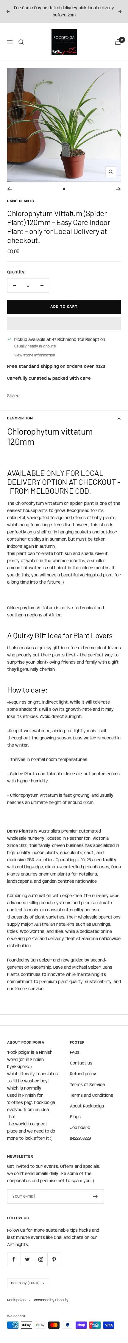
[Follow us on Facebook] (14, 1259)
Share (13, 396)
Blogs (75, 1117)
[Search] (21, 42)
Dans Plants (20, 201)
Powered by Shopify (51, 1300)
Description (20, 418)
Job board (80, 1128)
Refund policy (83, 1074)
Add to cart (64, 307)
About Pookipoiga (87, 1106)
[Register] (95, 1196)
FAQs (74, 1052)
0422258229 (80, 1138)
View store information (34, 355)
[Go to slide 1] (64, 189)
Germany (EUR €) (25, 1283)
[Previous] (9, 189)
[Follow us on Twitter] (27, 1259)
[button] (64, 323)
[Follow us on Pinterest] (54, 1259)
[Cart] (118, 42)
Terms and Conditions (91, 1095)
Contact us (81, 1063)
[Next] (118, 189)
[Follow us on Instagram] (40, 1259)
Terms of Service (87, 1085)
